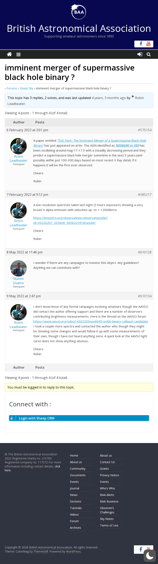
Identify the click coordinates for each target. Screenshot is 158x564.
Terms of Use (109, 525)
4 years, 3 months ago (109, 98)
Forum (74, 521)
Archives (75, 528)
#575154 (144, 130)
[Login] (139, 54)
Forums (12, 88)
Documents (78, 475)
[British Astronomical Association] (9, 54)
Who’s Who (107, 488)
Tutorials (76, 508)
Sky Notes (107, 519)
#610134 (144, 296)
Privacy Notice (109, 475)
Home (74, 455)
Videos (74, 514)
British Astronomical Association (79, 28)
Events (74, 482)
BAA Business (109, 501)
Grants (104, 469)
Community (77, 469)
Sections (75, 501)
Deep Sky (26, 88)
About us (76, 462)
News (74, 495)
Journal (74, 488)
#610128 (144, 252)
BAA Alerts (107, 495)
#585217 (144, 195)
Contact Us (107, 462)
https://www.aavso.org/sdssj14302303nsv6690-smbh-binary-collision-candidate (90, 321)
